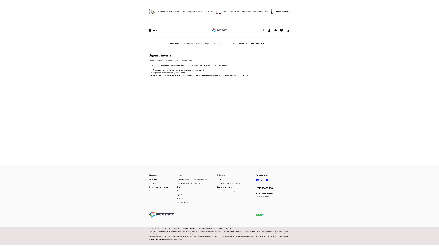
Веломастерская (155, 191)
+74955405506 (264, 188)
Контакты (152, 183)
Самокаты (188, 44)
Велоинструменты (257, 44)
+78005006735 (264, 193)
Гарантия (180, 195)
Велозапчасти (239, 44)
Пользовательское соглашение (188, 183)
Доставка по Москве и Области (228, 183)
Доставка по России (224, 187)
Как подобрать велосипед (158, 187)
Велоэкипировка (221, 44)
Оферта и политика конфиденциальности (192, 179)
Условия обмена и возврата (227, 191)
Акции (179, 191)
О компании (153, 179)
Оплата (219, 179)
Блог (179, 187)
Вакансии (180, 198)
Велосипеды (174, 44)
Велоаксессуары (202, 44)
